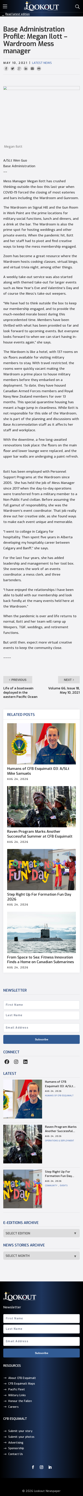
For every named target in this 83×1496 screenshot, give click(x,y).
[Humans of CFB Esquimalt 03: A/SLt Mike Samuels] (41, 743)
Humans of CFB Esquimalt (59, 1095)
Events (64, 1185)
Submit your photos (21, 1437)
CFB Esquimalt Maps (21, 1384)
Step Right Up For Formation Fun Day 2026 (39, 897)
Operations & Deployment (59, 1140)
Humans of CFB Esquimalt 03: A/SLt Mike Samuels (38, 771)
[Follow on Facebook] (33, 1467)
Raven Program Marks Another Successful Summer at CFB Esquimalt (39, 834)
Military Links (17, 1395)
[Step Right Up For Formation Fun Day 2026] (41, 869)
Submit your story (20, 1431)
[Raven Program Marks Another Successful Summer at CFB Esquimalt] (41, 806)
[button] (6, 6)
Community (51, 1185)
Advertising (15, 1442)
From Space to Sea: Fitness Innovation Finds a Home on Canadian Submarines (40, 960)
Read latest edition (17, 14)
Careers (13, 1407)
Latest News (42, 63)
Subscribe (41, 1039)
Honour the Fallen (20, 1401)
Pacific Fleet (16, 1389)
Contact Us (15, 1454)
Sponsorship (16, 1448)
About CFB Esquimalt (22, 1378)
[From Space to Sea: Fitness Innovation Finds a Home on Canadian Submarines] (41, 932)
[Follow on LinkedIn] (50, 1467)
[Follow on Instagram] (41, 1467)
